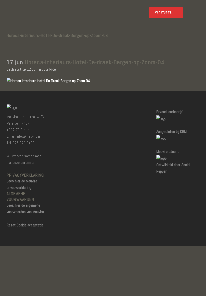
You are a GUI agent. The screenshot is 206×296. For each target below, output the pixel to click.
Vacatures (163, 13)
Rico (52, 69)
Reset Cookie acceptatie (25, 225)
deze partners (23, 162)
